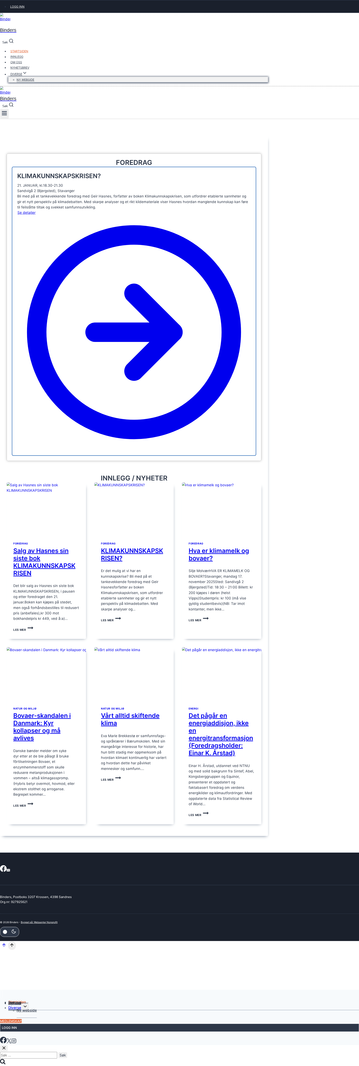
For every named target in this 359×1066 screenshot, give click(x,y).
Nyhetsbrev (19, 67)
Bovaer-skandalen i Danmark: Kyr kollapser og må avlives (42, 727)
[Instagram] (13, 1042)
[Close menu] (1, 994)
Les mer (23, 629)
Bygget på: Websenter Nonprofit (39, 922)
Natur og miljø (24, 708)
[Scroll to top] (4, 946)
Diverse (14, 1008)
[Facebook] (3, 870)
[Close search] (4, 1048)
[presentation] (46, 508)
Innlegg (16, 57)
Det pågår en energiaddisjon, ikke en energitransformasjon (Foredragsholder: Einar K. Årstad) (221, 734)
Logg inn (17, 6)
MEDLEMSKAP (11, 1021)
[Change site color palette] (9, 932)
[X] (9, 1042)
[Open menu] (4, 114)
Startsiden (19, 51)
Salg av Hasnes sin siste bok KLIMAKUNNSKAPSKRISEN (44, 562)
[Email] (8, 870)
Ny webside (25, 79)
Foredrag (20, 543)
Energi (193, 708)
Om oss (16, 62)
